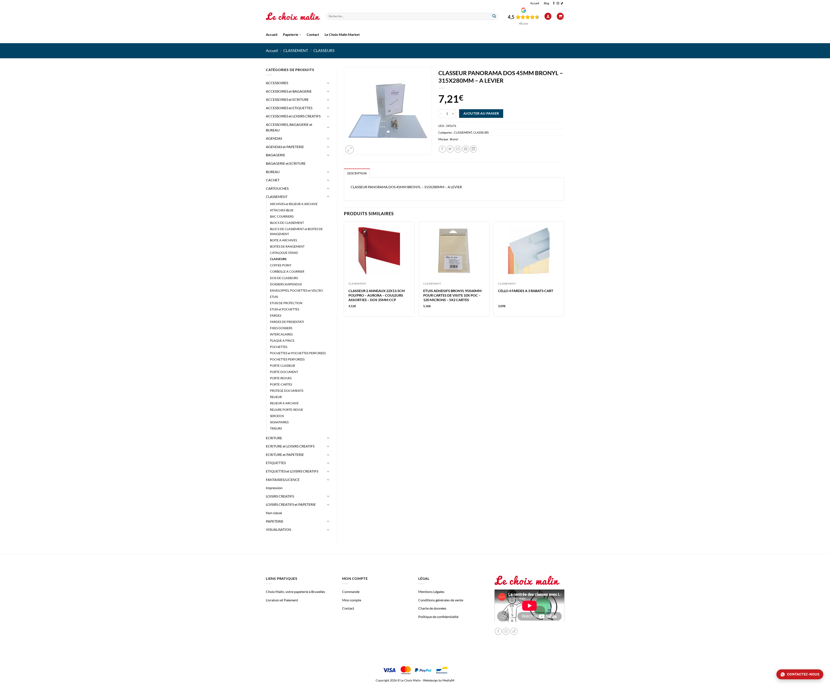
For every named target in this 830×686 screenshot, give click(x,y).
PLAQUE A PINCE (282, 340)
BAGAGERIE (275, 155)
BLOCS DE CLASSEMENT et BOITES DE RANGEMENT (296, 231)
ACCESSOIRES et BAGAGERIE (289, 91)
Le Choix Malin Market (342, 34)
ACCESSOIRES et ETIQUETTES (289, 108)
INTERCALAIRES (281, 334)
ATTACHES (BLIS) (281, 210)
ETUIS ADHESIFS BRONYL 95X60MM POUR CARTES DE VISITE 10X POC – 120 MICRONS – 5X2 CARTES (452, 295)
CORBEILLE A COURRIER (287, 271)
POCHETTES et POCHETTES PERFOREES (298, 353)
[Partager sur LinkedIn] (473, 149)
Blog (546, 3)
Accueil (534, 3)
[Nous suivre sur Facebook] (553, 3)
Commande (350, 592)
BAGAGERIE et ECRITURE (286, 163)
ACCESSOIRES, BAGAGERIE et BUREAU (289, 127)
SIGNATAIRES (279, 422)
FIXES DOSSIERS (281, 328)
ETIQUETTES (276, 463)
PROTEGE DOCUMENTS (286, 390)
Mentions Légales (431, 592)
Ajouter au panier (481, 113)
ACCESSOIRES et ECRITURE (287, 99)
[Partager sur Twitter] (450, 149)
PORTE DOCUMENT (284, 372)
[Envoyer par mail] (457, 149)
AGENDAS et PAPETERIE (285, 147)
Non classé (274, 513)
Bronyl (454, 139)
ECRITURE (274, 438)
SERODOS (277, 416)
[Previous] (344, 271)
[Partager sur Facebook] (442, 149)
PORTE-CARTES (281, 384)
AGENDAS (274, 138)
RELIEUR (276, 397)
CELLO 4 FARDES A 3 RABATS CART (525, 291)
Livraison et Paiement (282, 600)
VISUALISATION (278, 529)
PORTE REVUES (281, 378)
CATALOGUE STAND (284, 252)
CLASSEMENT (295, 50)
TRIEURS (276, 428)
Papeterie (290, 34)
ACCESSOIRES (277, 83)
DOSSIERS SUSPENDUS (286, 284)
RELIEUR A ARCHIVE (284, 403)
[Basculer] (328, 82)
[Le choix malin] (293, 16)
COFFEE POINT (280, 265)
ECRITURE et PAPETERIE (285, 454)
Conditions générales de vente (440, 600)
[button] (547, 16)
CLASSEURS (324, 50)
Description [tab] (357, 173)
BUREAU (273, 172)
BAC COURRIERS (282, 216)
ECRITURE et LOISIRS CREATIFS (290, 446)
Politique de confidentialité (438, 617)
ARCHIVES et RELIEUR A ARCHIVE (294, 204)
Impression (274, 488)
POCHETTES (278, 347)
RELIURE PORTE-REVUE (286, 409)
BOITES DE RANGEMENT (287, 246)
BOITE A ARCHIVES (283, 240)
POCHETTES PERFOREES (287, 359)
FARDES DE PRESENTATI (287, 322)
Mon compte (351, 600)
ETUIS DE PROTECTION (286, 303)
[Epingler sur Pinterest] (465, 149)
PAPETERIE (274, 521)
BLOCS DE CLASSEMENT (287, 222)
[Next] (564, 271)
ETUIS (274, 297)
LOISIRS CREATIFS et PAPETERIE (291, 504)
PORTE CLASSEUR (282, 365)
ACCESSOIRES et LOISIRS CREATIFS (293, 116)
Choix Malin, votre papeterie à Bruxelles (295, 592)
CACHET (272, 180)
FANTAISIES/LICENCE (283, 479)
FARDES (275, 315)
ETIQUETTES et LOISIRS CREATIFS (292, 471)
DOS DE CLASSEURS (284, 278)
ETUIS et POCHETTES (284, 309)
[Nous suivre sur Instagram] (558, 3)
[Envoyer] (494, 16)
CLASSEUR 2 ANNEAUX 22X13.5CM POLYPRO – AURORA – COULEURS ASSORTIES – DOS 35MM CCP (376, 295)
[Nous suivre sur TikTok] (562, 3)
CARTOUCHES (277, 188)
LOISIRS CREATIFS (280, 496)
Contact (313, 34)
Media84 (448, 680)
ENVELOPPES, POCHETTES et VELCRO (296, 290)
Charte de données (432, 608)
